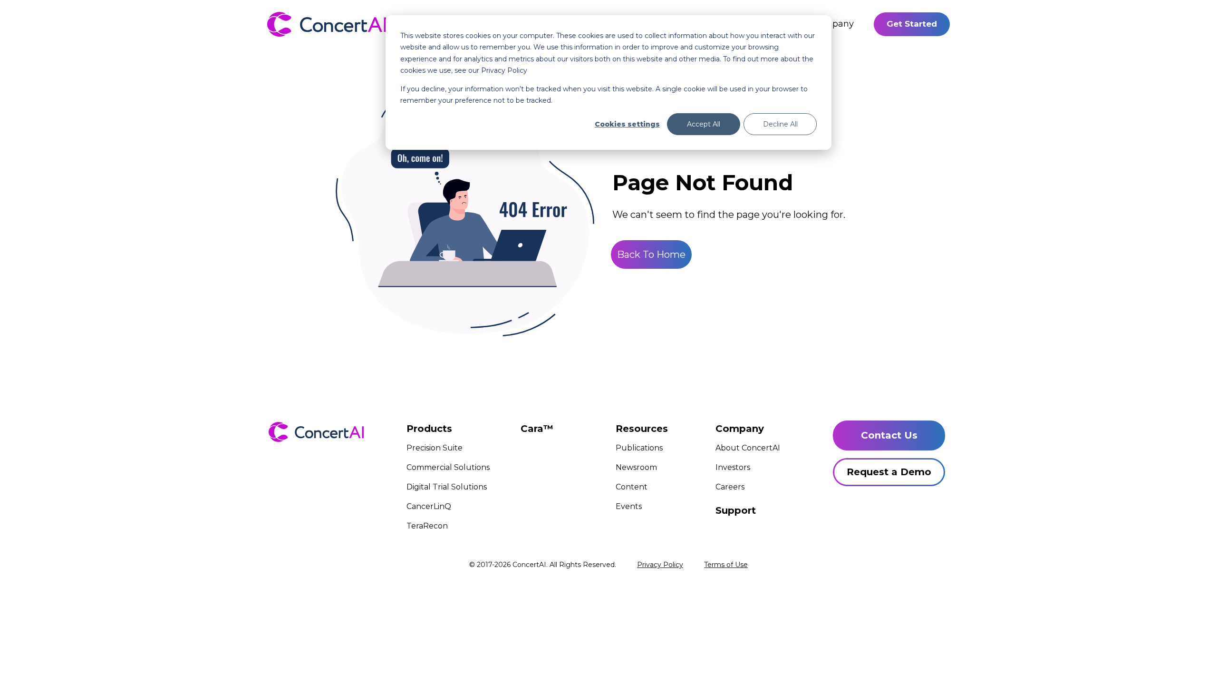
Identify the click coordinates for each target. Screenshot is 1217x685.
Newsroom (636, 467)
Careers (729, 486)
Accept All (703, 124)
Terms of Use (726, 564)
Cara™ (537, 428)
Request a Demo (889, 472)
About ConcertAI (747, 447)
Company (833, 24)
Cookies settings (627, 124)
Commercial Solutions (448, 467)
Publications (639, 447)
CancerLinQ (428, 506)
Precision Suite (434, 447)
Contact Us (889, 435)
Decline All (780, 124)
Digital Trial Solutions (446, 486)
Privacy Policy (660, 564)
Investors (732, 467)
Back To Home (651, 254)
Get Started (912, 24)
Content (631, 486)
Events (629, 506)
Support (735, 510)
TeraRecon (427, 525)
